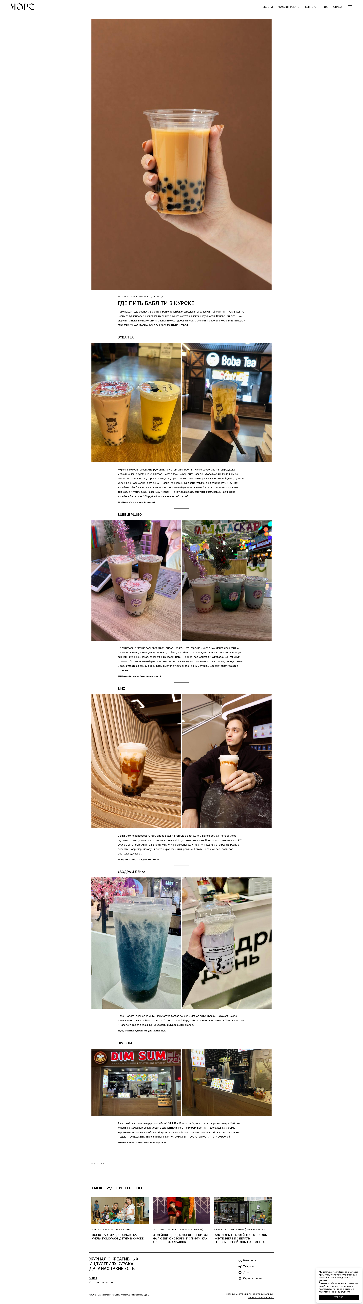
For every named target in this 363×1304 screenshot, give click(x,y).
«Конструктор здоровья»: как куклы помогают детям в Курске (117, 1236)
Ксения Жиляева (139, 296)
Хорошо (338, 1297)
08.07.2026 (158, 1229)
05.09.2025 (220, 1229)
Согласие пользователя (261, 1298)
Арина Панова (237, 1229)
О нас (93, 1277)
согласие (351, 1283)
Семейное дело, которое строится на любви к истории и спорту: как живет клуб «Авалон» (180, 1238)
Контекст (157, 296)
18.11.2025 (96, 1229)
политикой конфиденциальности (334, 1292)
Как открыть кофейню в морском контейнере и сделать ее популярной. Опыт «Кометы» (241, 1238)
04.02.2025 (123, 296)
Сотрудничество (101, 1282)
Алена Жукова (175, 1229)
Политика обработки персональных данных (250, 1294)
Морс (108, 1229)
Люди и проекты (121, 1230)
